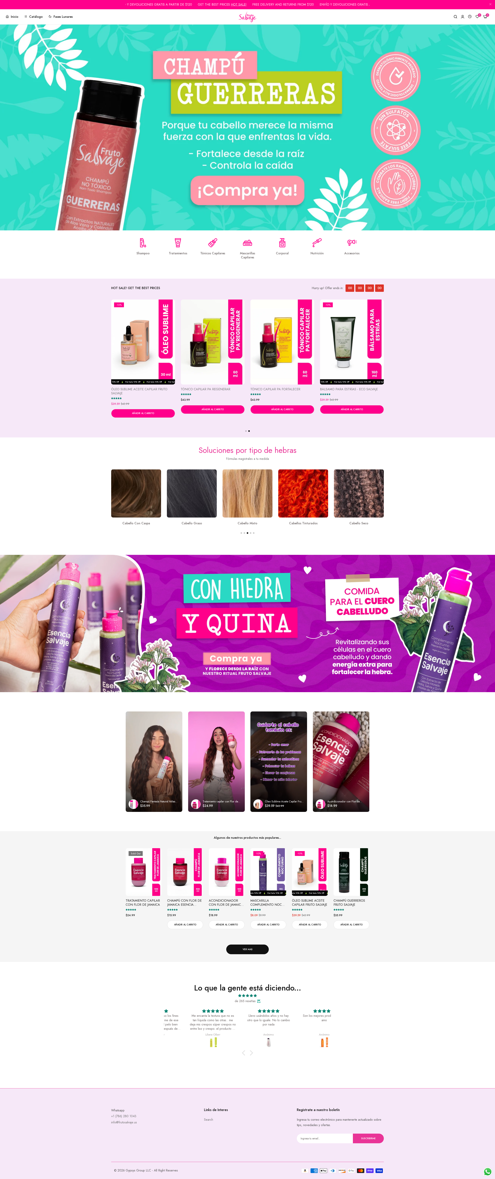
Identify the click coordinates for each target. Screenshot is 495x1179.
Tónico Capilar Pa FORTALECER (275, 389)
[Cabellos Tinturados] (359, 493)
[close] (490, 5)
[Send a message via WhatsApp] (487, 1171)
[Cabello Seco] (136, 493)
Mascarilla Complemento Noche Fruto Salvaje (268, 903)
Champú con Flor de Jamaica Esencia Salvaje (184, 903)
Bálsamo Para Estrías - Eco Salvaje (349, 389)
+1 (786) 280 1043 (123, 1116)
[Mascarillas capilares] (247, 242)
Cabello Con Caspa (192, 523)
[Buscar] (455, 17)
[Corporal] (282, 242)
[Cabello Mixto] (303, 493)
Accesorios (351, 253)
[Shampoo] (143, 242)
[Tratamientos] (178, 242)
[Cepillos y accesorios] (352, 242)
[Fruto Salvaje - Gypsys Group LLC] (247, 16)
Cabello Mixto (303, 523)
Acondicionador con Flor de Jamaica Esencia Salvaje (226, 903)
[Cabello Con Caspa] (192, 493)
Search (208, 1119)
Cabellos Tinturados (359, 523)
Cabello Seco (136, 523)
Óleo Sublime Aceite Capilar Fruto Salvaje (139, 391)
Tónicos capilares (212, 253)
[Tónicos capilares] (213, 242)
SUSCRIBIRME (368, 1138)
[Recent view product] (469, 16)
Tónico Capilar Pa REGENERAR (205, 389)
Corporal (282, 253)
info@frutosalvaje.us (124, 1122)
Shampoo (143, 253)
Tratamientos (178, 253)
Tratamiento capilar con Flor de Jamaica (143, 903)
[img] (247, 995)
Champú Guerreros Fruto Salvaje (349, 903)
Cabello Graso (247, 523)
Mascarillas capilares (247, 255)
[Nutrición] (317, 242)
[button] (116, 398)
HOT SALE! (239, 4)
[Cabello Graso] (247, 493)
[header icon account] (462, 17)
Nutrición (317, 253)
